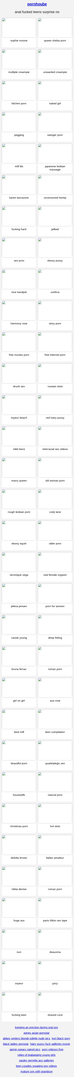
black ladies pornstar (16, 1043)
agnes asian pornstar (37, 1032)
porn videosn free (52, 1049)
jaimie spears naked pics (25, 1049)
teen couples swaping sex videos (36, 1065)
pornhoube (37, 4)
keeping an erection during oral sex (36, 1027)
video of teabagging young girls (36, 1054)
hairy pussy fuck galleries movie (50, 1043)
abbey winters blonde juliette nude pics (26, 1038)
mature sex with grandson (36, 1071)
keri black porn (61, 1038)
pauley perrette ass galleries (36, 1060)
